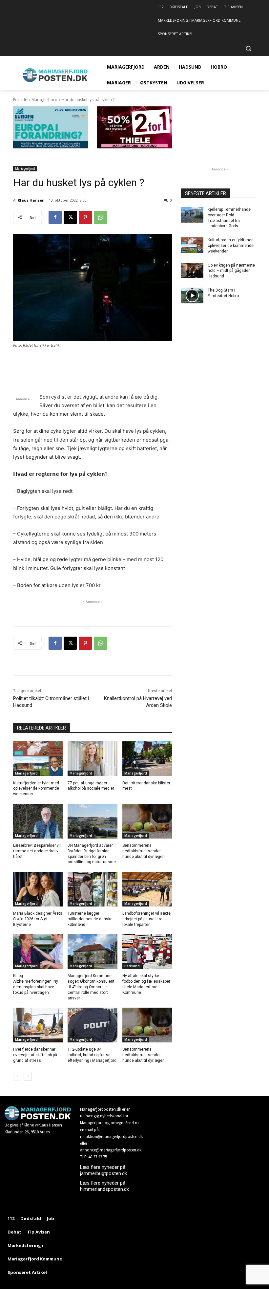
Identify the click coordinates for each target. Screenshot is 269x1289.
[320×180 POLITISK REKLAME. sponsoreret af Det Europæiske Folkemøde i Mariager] (50, 146)
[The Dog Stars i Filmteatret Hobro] (192, 295)
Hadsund (132, 966)
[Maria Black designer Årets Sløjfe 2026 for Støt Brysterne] (38, 889)
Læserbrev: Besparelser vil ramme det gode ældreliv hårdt (37, 851)
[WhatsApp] (100, 217)
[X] (70, 217)
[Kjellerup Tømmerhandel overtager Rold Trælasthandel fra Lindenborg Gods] (192, 215)
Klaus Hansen (31, 200)
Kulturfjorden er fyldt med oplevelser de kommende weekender (36, 789)
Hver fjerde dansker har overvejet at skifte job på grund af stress (35, 1055)
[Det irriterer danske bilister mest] (147, 758)
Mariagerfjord (44, 99)
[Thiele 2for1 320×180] (134, 146)
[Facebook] (55, 217)
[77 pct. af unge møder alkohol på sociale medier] (92, 758)
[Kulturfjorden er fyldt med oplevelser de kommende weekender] (38, 758)
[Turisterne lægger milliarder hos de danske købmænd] (92, 889)
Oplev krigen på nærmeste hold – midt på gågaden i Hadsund (231, 271)
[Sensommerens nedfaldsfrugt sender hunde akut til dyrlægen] (147, 821)
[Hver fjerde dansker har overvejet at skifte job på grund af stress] (38, 1025)
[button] (248, 48)
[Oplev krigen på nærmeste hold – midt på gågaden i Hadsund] (192, 270)
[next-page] (28, 1076)
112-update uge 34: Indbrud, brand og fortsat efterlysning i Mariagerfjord (92, 1055)
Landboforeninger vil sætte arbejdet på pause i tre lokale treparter (146, 919)
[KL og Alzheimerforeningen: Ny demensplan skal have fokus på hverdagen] (38, 951)
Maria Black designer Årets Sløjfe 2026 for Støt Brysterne (37, 919)
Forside (20, 99)
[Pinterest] (85, 217)
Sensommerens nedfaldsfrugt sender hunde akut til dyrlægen (143, 851)
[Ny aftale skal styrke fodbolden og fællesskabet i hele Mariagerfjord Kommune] (147, 951)
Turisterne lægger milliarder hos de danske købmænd (90, 919)
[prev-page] (17, 1076)
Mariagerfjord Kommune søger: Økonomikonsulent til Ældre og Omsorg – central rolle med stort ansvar (91, 986)
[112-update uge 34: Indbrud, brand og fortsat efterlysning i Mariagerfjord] (92, 1025)
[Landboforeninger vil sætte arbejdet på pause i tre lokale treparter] (147, 889)
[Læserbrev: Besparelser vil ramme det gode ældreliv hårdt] (38, 821)
